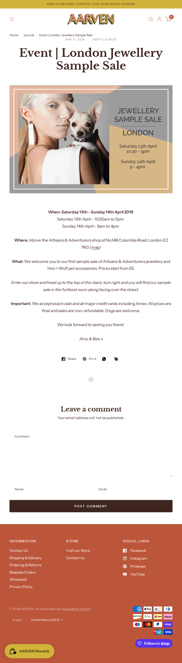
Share (72, 359)
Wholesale (18, 579)
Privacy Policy (21, 586)
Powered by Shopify (76, 609)
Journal (28, 35)
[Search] (151, 19)
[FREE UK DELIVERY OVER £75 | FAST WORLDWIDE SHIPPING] (91, 4)
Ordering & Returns (25, 565)
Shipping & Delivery (25, 558)
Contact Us (18, 550)
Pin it (92, 359)
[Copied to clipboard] (117, 359)
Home (13, 35)
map (95, 247)
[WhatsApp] (105, 359)
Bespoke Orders (22, 572)
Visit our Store (78, 550)
